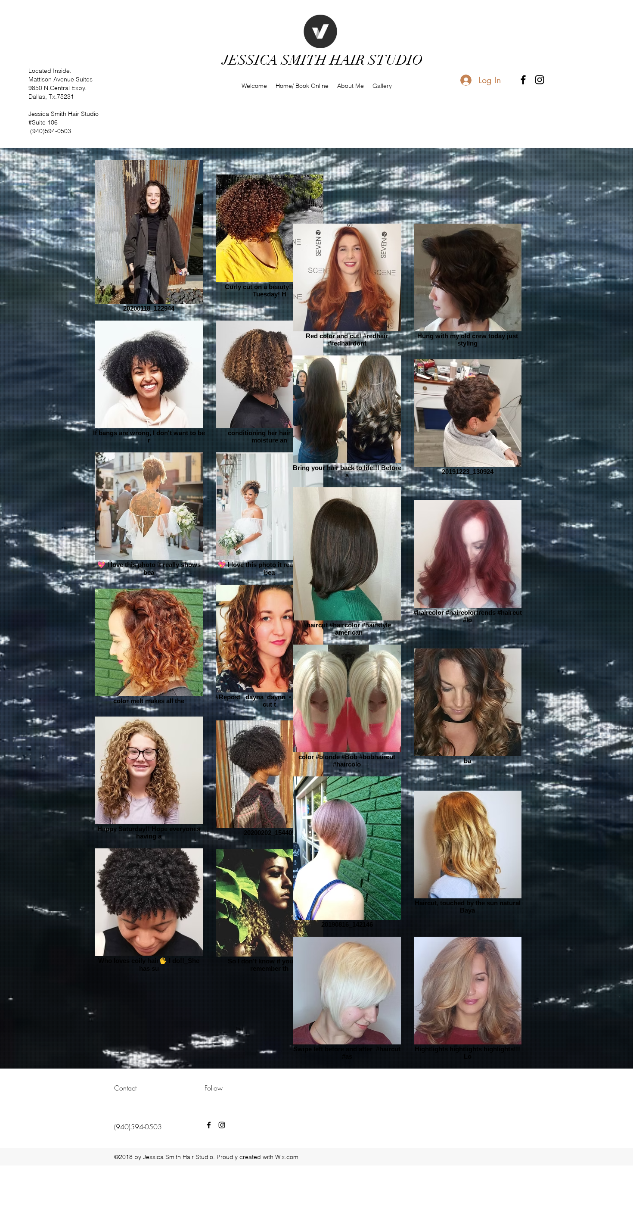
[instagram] (540, 80)
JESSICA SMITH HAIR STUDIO (322, 60)
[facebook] (523, 80)
